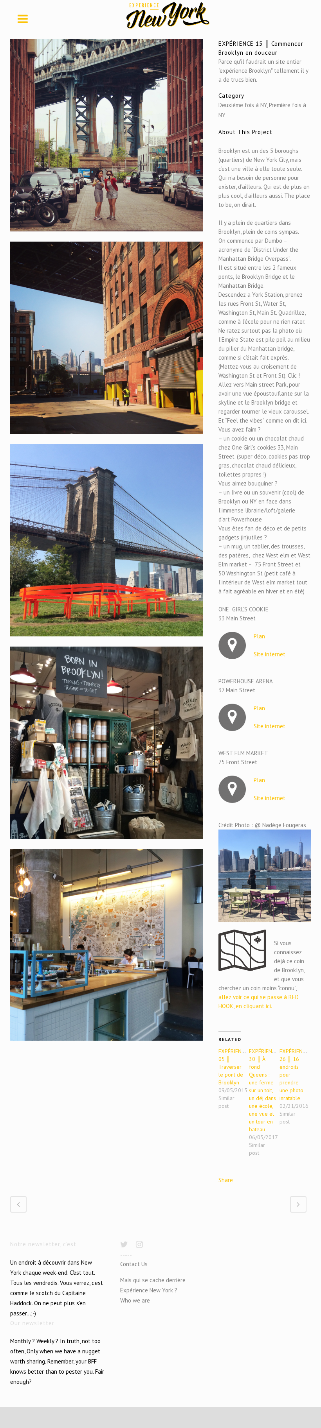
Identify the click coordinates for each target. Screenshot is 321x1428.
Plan (259, 636)
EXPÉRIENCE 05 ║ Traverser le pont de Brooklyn (232, 1067)
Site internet (269, 654)
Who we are (135, 1300)
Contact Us (134, 1264)
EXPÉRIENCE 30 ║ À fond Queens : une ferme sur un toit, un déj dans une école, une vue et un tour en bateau (263, 1090)
